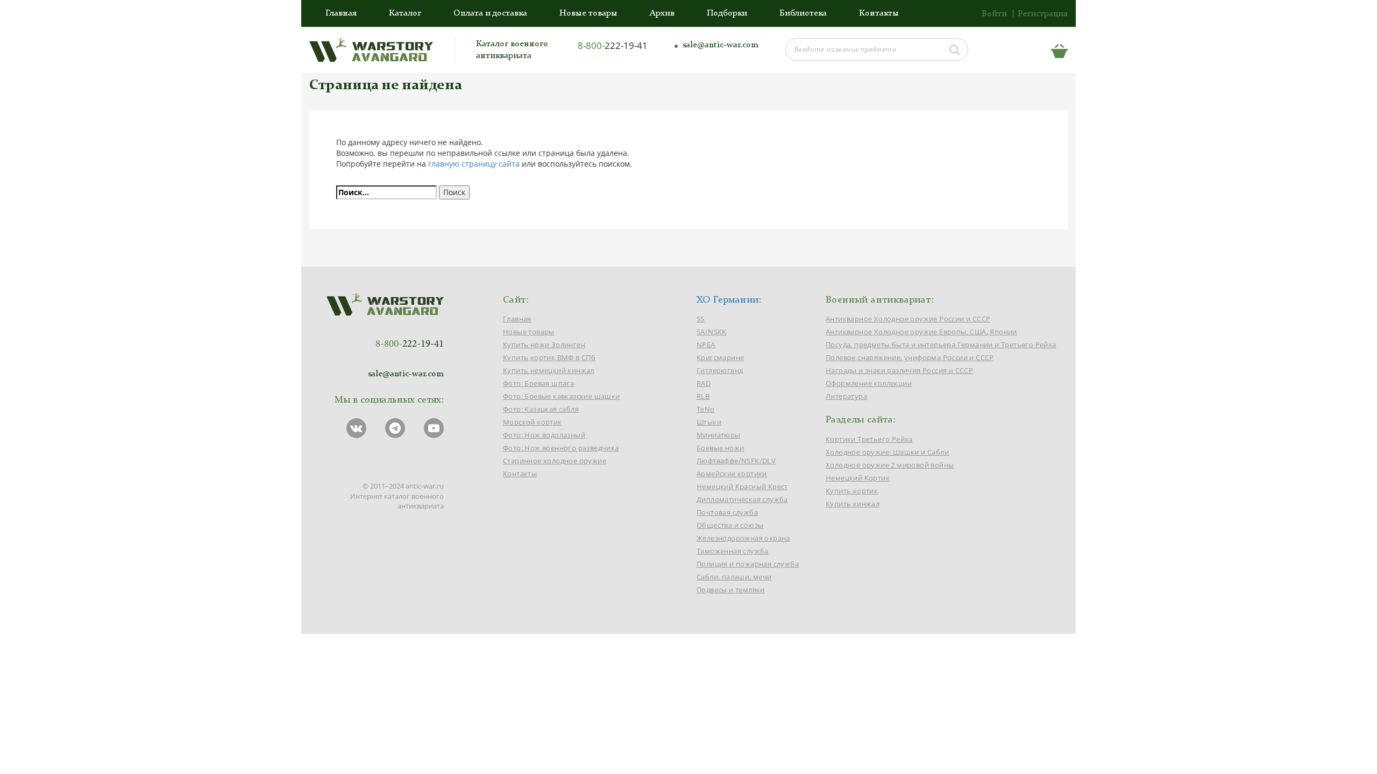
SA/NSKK (712, 331)
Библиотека (803, 13)
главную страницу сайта (474, 164)
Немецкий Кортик (858, 478)
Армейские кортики (732, 473)
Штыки (709, 422)
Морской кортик (532, 422)
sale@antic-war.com (720, 45)
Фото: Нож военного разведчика (561, 448)
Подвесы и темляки (731, 589)
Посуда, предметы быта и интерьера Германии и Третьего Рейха (941, 344)
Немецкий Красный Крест (742, 486)
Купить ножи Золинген (544, 344)
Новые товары (588, 13)
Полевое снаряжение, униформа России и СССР (910, 357)
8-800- (613, 45)
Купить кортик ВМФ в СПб (549, 357)
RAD (704, 383)
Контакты (879, 13)
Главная (341, 13)
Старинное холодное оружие (554, 460)
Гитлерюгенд (720, 370)
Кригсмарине (720, 357)
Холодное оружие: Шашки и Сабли (887, 452)
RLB (703, 396)
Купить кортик (852, 491)
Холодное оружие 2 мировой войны (890, 465)
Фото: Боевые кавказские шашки (561, 396)
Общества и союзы (730, 525)
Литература (846, 396)
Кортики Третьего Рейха (869, 439)
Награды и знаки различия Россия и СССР (899, 370)
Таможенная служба (733, 551)
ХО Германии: (729, 300)
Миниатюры (719, 435)
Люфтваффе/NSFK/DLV (736, 460)
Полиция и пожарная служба (748, 564)
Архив (662, 13)
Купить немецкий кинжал (548, 370)
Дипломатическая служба (742, 499)
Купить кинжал (852, 503)
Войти (994, 14)
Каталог (405, 13)
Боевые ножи (720, 448)
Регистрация (1043, 14)
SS (701, 319)
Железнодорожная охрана (743, 538)
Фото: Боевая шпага (538, 383)
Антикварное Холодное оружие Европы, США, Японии (921, 331)
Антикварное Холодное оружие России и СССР (908, 319)
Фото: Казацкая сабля (541, 409)
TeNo (706, 409)
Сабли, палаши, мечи (734, 577)
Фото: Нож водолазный (544, 435)
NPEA (706, 344)
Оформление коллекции (869, 383)
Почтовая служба (727, 512)
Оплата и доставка (490, 13)
